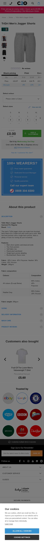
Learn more (9, 524)
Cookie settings (22, 537)
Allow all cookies (22, 531)
